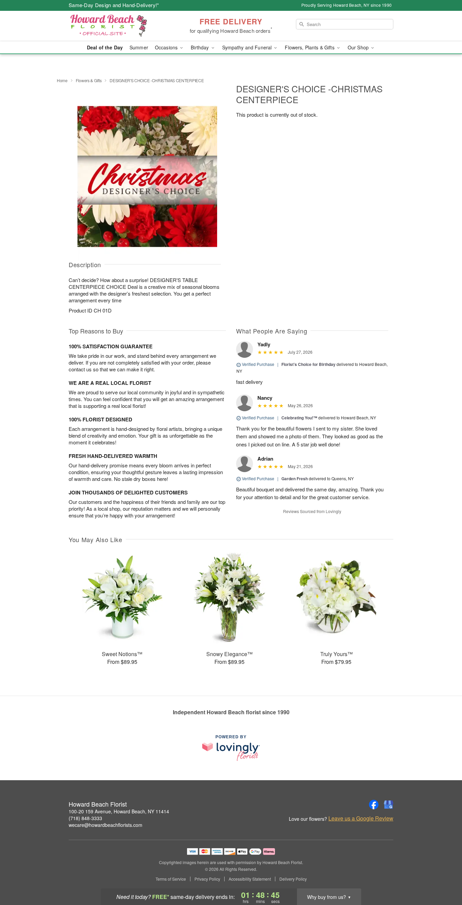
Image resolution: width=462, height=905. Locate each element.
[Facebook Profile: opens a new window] (373, 804)
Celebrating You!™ (299, 418)
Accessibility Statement (250, 879)
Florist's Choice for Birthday (308, 364)
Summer (139, 47)
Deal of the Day (105, 47)
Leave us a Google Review (360, 818)
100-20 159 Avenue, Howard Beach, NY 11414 (119, 811)
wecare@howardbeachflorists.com (105, 824)
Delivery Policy (293, 879)
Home (62, 80)
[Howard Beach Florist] (117, 26)
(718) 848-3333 (85, 818)
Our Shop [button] (359, 47)
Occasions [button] (167, 47)
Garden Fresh (294, 478)
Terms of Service (171, 879)
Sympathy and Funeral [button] (247, 47)
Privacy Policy (207, 879)
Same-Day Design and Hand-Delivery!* (114, 4)
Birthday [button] (200, 47)
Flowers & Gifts (89, 80)
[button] (444, 876)
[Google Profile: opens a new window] (388, 804)
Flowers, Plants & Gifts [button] (310, 47)
